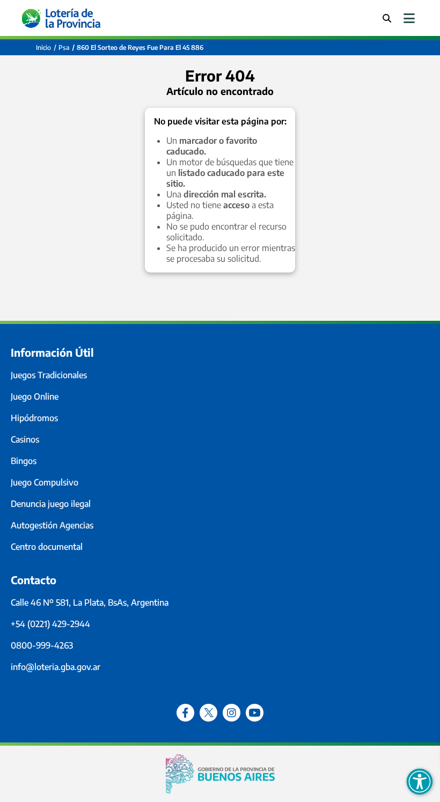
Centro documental (47, 546)
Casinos (25, 439)
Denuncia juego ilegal (51, 503)
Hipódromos (34, 418)
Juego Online (34, 396)
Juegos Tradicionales (49, 375)
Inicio (43, 47)
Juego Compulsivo (44, 482)
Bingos (23, 460)
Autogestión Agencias (52, 525)
